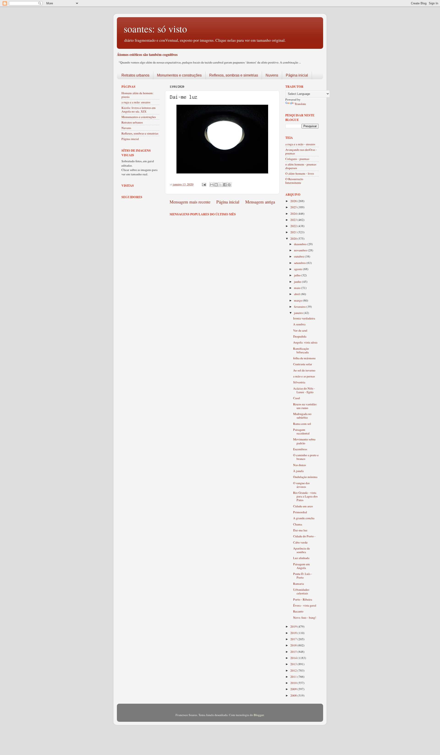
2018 (293, 633)
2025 (293, 207)
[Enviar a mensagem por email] (211, 184)
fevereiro (300, 307)
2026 (293, 201)
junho (298, 282)
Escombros (300, 449)
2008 (293, 695)
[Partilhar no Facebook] (225, 184)
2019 (293, 626)
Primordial (300, 512)
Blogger (259, 715)
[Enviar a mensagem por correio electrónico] (203, 184)
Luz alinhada (301, 558)
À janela (298, 471)
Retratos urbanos (135, 75)
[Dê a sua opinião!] (216, 184)
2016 (293, 645)
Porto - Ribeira (302, 599)
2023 (293, 220)
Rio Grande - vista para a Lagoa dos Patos (305, 496)
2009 (293, 689)
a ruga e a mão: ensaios (135, 102)
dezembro (300, 244)
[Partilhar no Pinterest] (229, 184)
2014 (293, 658)
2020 (293, 238)
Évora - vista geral (304, 605)
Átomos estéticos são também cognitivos (147, 54)
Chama (297, 524)
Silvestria (299, 382)
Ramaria (298, 584)
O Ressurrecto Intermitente (294, 181)
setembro (300, 263)
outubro (299, 256)
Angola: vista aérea (305, 342)
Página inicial (297, 75)
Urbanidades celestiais (301, 591)
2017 (293, 639)
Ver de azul (300, 330)
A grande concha (303, 518)
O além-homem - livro (299, 173)
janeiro (299, 313)
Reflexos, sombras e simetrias (233, 75)
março (298, 300)
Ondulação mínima (305, 477)
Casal (296, 398)
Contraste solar (302, 364)
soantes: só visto (155, 28)
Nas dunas (299, 465)
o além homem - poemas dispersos (300, 166)
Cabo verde (300, 542)
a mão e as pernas (304, 376)
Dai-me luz (300, 530)
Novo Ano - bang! (304, 617)
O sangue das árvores (301, 485)
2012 (293, 670)
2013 (293, 664)
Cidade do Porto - (304, 536)
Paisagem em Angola (301, 566)
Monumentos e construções (179, 75)
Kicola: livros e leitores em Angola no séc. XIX (138, 109)
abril (297, 294)
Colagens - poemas (297, 159)
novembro (301, 250)
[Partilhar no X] (220, 184)
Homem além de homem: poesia (137, 95)
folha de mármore (304, 358)
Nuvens (272, 75)
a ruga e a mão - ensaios (300, 144)
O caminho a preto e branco (306, 457)
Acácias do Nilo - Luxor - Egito (304, 390)
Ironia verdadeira (304, 318)
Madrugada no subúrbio (302, 416)
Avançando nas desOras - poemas (301, 151)
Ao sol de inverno (304, 370)
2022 (293, 226)
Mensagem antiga (260, 202)
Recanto (298, 611)
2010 (293, 683)
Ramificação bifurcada (301, 350)
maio (297, 288)
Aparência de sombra (301, 550)
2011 (293, 677)
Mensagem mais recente (190, 202)
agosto (298, 269)
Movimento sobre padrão (304, 441)
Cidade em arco (303, 506)
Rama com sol (302, 424)
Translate (300, 104)
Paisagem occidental (301, 431)
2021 (293, 232)
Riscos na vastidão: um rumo (305, 406)
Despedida (299, 336)
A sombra (299, 324)
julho (297, 275)
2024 (293, 213)
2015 (293, 652)
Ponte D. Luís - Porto (302, 575)
